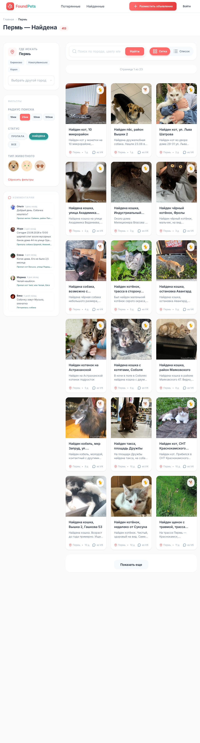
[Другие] (40, 165)
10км (13, 117)
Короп (13, 69)
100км (49, 117)
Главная (8, 19)
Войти (187, 6)
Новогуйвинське (37, 62)
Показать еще (131, 565)
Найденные (95, 6)
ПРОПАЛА (17, 136)
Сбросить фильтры (21, 179)
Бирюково (16, 62)
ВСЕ (13, 144)
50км (37, 117)
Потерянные (70, 6)
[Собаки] (13, 165)
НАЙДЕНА (38, 136)
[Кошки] (26, 165)
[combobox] (31, 80)
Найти (134, 51)
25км (25, 117)
